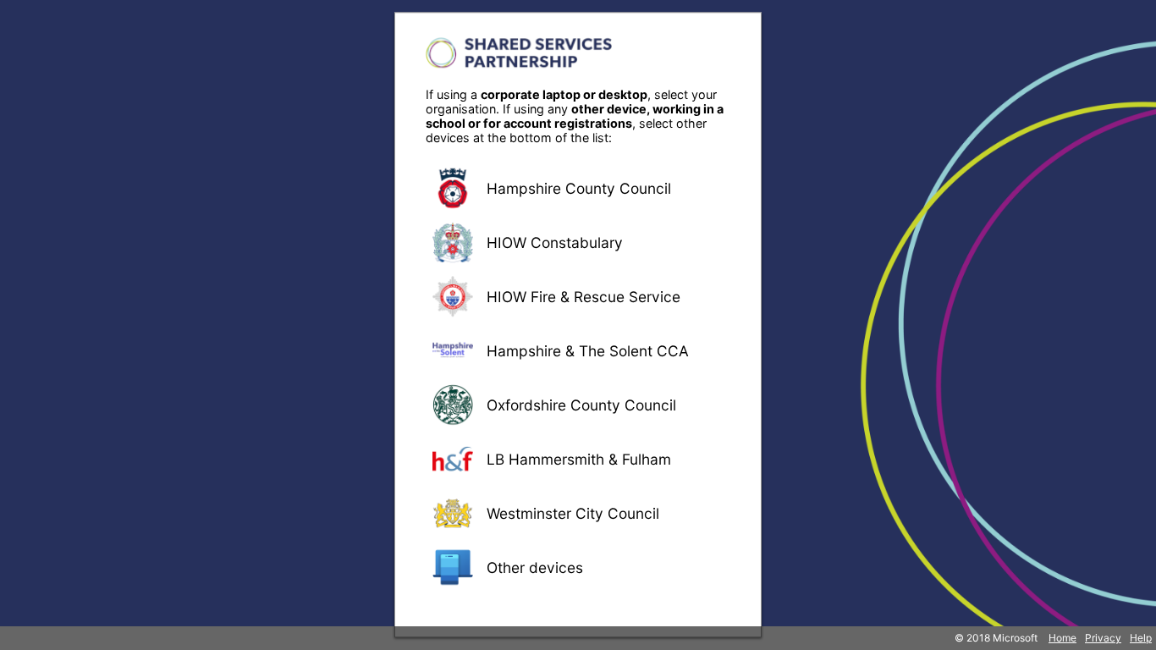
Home (1062, 637)
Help (1141, 637)
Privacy (1103, 637)
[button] (578, 188)
